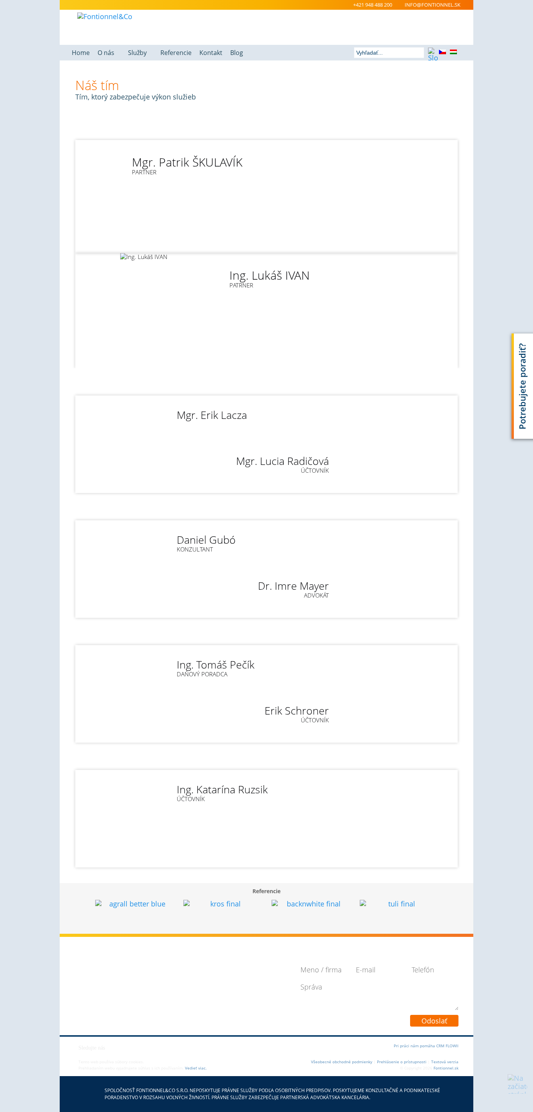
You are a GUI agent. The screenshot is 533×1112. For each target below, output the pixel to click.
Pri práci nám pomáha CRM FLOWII (426, 1045)
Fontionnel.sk (446, 1068)
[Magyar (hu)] (454, 53)
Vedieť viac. (196, 1068)
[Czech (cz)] (443, 53)
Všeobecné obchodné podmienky (341, 1061)
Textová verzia (444, 1061)
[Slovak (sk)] (432, 53)
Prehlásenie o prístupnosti (401, 1061)
